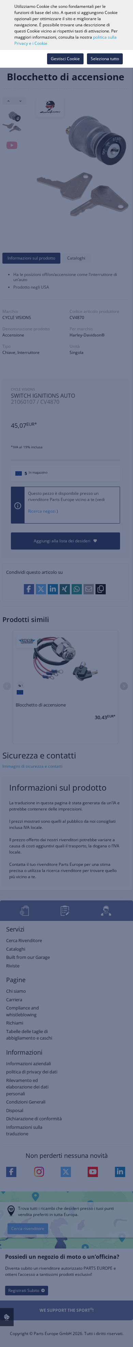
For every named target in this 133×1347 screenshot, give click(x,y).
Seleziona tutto (105, 59)
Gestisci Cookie (65, 59)
